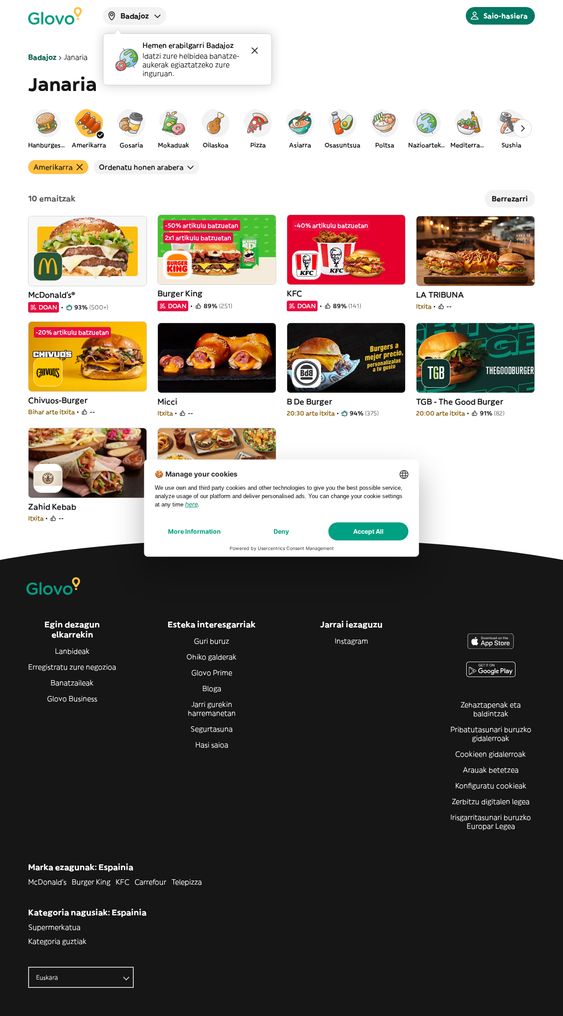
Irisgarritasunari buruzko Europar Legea (490, 821)
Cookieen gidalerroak (490, 754)
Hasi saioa (211, 744)
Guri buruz (211, 641)
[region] (281, 128)
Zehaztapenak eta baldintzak (491, 709)
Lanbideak (72, 651)
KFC (122, 882)
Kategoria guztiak (57, 941)
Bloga (211, 688)
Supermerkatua (54, 927)
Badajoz (42, 57)
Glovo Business (72, 698)
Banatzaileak (72, 682)
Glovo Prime (211, 672)
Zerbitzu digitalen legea (491, 801)
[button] (46, 128)
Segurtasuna (211, 729)
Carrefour (150, 882)
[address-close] (254, 50)
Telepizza (187, 882)
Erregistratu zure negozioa (72, 667)
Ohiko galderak (211, 656)
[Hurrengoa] (522, 128)
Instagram (351, 641)
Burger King (91, 882)
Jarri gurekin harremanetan (212, 708)
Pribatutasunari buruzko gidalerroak (490, 734)
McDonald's (47, 882)
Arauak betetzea (491, 769)
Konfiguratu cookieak (490, 785)
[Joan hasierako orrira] (55, 16)
